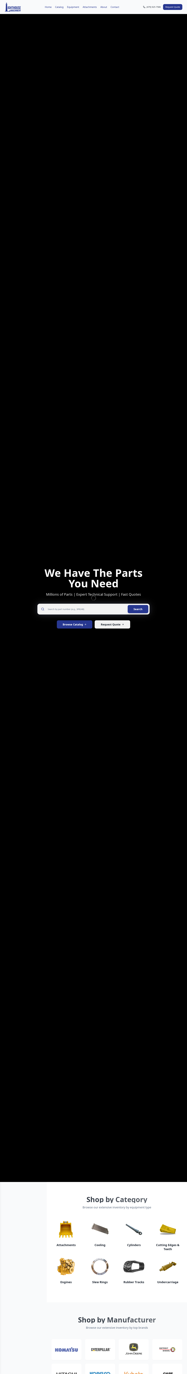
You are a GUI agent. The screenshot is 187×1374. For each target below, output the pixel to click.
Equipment (73, 7)
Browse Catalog (73, 624)
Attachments (90, 7)
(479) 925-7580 (154, 7)
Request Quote (172, 7)
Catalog (59, 7)
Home (48, 7)
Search (138, 609)
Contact (115, 7)
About (103, 7)
